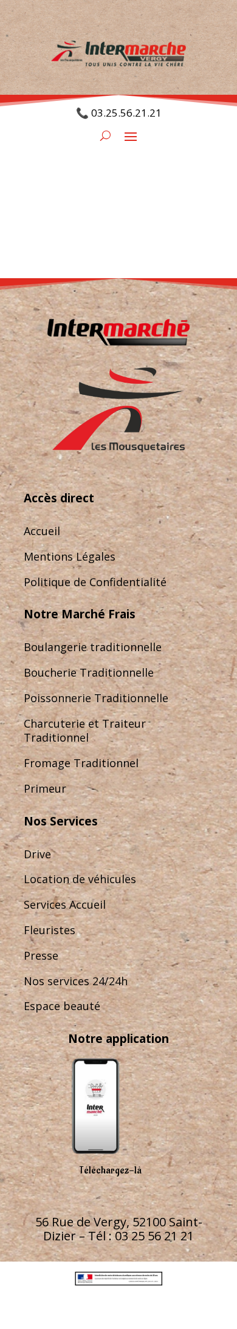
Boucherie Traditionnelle (89, 672)
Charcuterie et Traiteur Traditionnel (85, 730)
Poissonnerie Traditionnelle (96, 698)
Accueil (42, 531)
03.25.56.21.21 (126, 113)
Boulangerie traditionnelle (93, 647)
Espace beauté (62, 1006)
